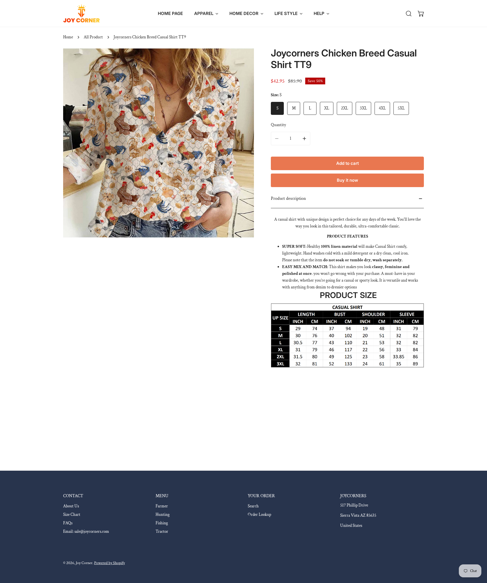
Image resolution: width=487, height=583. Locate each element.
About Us (71, 506)
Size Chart (71, 514)
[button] (206, 13)
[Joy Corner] (81, 13)
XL (326, 108)
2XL (344, 108)
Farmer (162, 506)
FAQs (67, 523)
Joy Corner (84, 563)
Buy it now (347, 180)
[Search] (408, 13)
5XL (401, 108)
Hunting (163, 514)
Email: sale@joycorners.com (86, 531)
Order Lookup (259, 514)
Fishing (162, 523)
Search (253, 506)
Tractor (162, 531)
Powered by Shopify (109, 563)
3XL (363, 108)
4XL (382, 108)
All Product (93, 37)
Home (68, 37)
